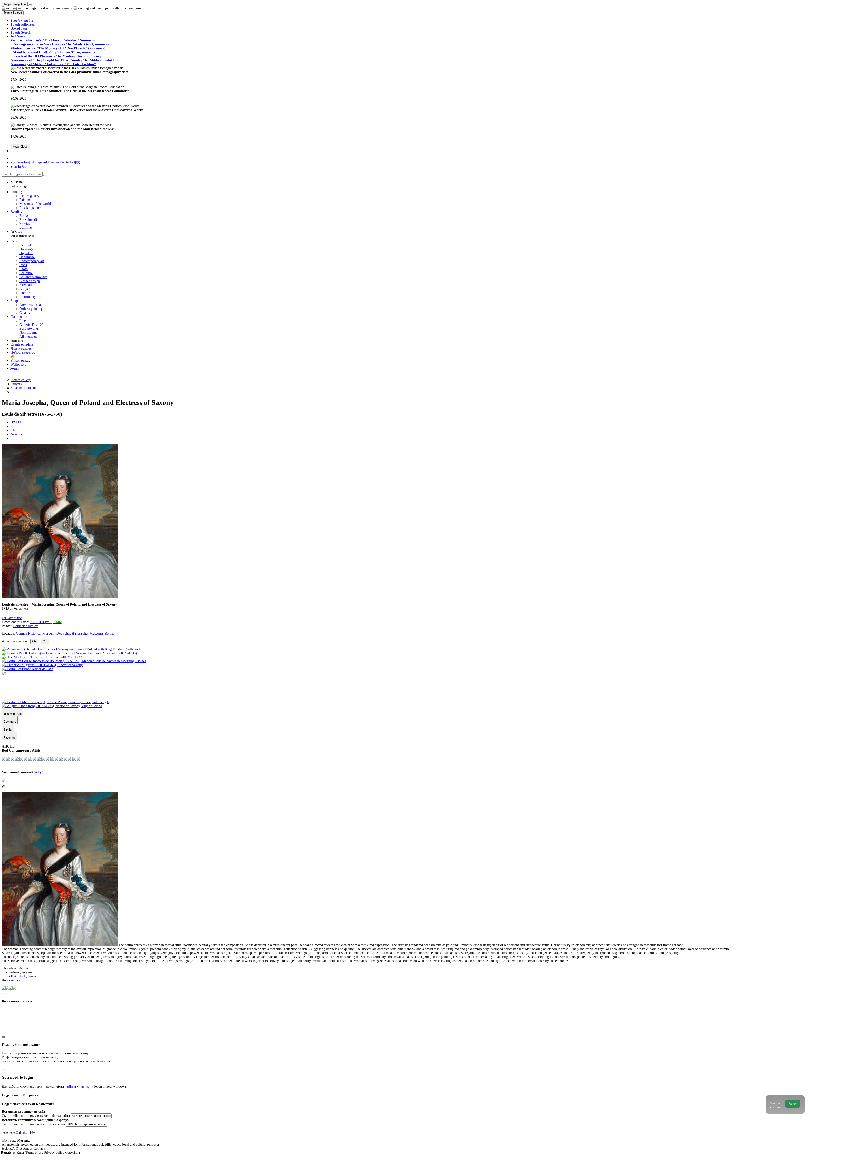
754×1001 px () (46, 622)
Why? (38, 772)
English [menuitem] (29, 162)
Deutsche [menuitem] (66, 162)
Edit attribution (12, 618)
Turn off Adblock (14, 976)
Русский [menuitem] (17, 162)
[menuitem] (77, 162)
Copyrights (73, 1152)
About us (27, 1148)
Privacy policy (54, 1152)
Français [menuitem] (53, 162)
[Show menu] (30, 5)
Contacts (40, 1148)
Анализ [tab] (16, 434)
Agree (793, 1103)
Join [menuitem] (24, 166)
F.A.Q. (14, 1148)
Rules (21, 1152)
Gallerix (21, 1132)
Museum (19, 184)
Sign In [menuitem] (16, 166)
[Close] (45, 175)
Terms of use (34, 1152)
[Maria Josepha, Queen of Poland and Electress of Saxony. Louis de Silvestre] (60, 597)
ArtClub (22, 233)
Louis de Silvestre (25, 626)
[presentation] (428, 438)
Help (5, 1148)
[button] (22, 20)
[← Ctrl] (27, 669)
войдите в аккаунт (79, 1087)
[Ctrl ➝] (55, 702)
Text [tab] (15, 430)
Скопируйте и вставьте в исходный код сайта (36, 1115)
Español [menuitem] (41, 162)
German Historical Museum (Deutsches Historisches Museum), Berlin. (65, 633)
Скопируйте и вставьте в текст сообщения (33, 1124)
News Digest (20, 146)
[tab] (16, 422)
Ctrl (34, 641)
